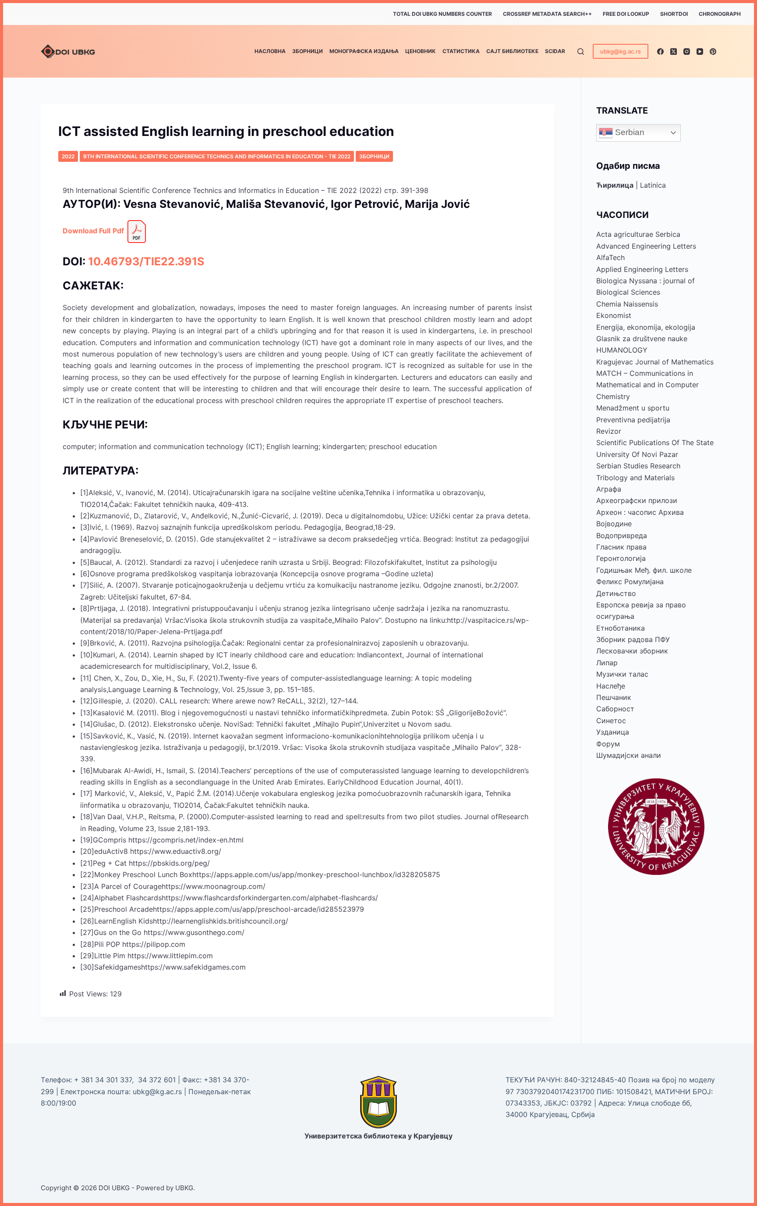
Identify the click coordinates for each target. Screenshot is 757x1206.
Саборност (615, 708)
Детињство (616, 593)
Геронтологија (621, 558)
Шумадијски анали (628, 755)
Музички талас (622, 674)
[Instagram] (686, 51)
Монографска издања (364, 51)
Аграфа (608, 489)
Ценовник (420, 51)
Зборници (307, 51)
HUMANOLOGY (621, 350)
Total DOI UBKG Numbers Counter (442, 14)
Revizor (608, 431)
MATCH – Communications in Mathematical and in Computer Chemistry (647, 385)
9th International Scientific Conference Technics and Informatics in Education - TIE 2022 (216, 156)
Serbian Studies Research (638, 465)
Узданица (612, 732)
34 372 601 (158, 1079)
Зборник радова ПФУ (633, 639)
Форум (608, 743)
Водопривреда (621, 535)
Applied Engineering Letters (642, 269)
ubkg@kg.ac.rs (620, 51)
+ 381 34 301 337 (103, 1079)
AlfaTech (610, 257)
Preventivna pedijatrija (633, 419)
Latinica (653, 185)
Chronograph (720, 14)
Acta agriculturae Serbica (638, 234)
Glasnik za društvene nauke (641, 338)
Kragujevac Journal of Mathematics (655, 361)
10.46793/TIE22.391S (146, 261)
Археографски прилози (636, 500)
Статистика (461, 51)
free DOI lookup (626, 14)
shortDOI (674, 14)
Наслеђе (610, 685)
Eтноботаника (620, 628)
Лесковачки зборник (632, 650)
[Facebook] (660, 51)
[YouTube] (700, 51)
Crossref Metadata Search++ (547, 14)
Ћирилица (614, 185)
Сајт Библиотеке (512, 51)
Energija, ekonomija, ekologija (645, 327)
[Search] (580, 51)
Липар (607, 662)
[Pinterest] (713, 51)
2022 (68, 156)
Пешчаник (613, 697)
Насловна (270, 51)
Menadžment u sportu (632, 407)
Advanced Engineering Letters (646, 246)
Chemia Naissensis (627, 304)
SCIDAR (555, 51)
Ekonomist (613, 315)
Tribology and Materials (635, 477)
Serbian (628, 132)
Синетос (611, 720)
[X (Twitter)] (673, 51)
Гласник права (621, 546)
